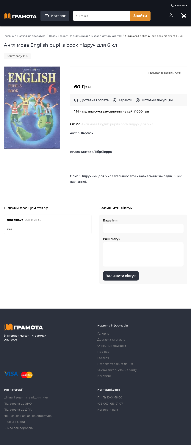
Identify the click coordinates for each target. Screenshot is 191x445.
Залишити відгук (121, 276)
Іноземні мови (14, 422)
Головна (9, 35)
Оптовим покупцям (157, 100)
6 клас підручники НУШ (106, 35)
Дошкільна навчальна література (28, 416)
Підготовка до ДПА (18, 409)
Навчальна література (31, 35)
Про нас (103, 351)
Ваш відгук (111, 239)
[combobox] (101, 16)
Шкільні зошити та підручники (68, 35)
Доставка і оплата (94, 100)
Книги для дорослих (18, 428)
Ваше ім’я (110, 220)
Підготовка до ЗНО (18, 403)
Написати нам (107, 409)
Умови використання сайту (117, 370)
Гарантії (125, 100)
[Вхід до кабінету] (170, 16)
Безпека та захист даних (115, 364)
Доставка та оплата (111, 339)
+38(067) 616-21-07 (110, 403)
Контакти (104, 376)
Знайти (140, 16)
